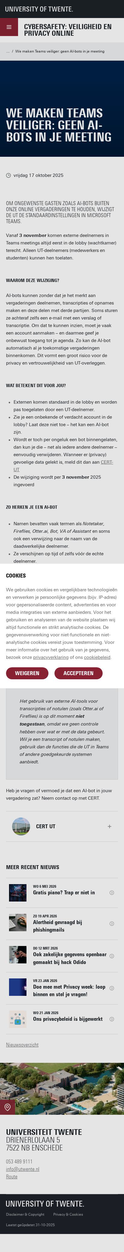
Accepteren (79, 673)
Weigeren (27, 673)
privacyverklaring (51, 657)
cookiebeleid (97, 657)
